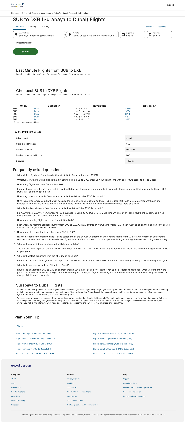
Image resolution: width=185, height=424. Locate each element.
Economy (162, 26)
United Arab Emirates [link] (30, 13)
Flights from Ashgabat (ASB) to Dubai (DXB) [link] (112, 338)
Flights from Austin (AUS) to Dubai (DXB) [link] (33, 349)
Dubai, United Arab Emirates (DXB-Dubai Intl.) (95, 35)
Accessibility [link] (72, 396)
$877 (127, 119)
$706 (128, 111)
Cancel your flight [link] (130, 383)
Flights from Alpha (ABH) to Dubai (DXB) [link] (33, 333)
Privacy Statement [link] (74, 379)
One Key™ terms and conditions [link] (79, 392)
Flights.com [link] (15, 13)
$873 (128, 116)
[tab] (19, 27)
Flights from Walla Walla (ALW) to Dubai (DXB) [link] (113, 333)
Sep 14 (156, 35)
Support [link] (126, 379)
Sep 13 (129, 35)
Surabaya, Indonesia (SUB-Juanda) (36, 35)
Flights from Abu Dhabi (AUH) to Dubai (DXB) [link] (113, 344)
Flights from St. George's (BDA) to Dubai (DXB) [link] (113, 349)
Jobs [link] (13, 383)
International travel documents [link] (134, 396)
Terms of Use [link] (72, 387)
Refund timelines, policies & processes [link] (137, 387)
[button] (92, 317)
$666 (128, 108)
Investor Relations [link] (18, 392)
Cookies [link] (70, 383)
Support (170, 5)
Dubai (37, 108)
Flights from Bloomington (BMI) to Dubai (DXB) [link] (113, 354)
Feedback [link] (15, 405)
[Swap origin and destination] (66, 34)
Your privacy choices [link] (75, 400)
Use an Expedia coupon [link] (132, 392)
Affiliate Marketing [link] (18, 400)
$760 (128, 114)
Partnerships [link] (16, 387)
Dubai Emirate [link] (46, 13)
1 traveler (147, 26)
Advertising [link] (15, 396)
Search (25, 51)
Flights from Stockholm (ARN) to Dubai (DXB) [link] (35, 338)
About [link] (13, 379)
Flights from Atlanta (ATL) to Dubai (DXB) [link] (34, 344)
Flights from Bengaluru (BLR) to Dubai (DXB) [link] (35, 354)
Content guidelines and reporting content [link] (82, 405)
